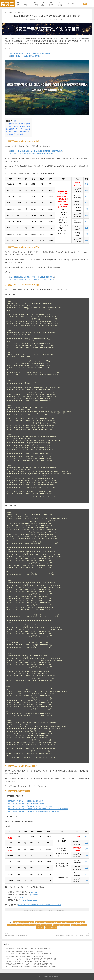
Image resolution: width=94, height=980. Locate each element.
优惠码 (43, 5)
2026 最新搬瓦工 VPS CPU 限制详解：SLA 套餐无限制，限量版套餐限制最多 (28, 949)
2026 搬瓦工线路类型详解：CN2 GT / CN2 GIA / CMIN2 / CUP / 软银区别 (27, 961)
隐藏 (15, 121)
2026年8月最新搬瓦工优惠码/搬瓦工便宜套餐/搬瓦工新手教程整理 (24, 951)
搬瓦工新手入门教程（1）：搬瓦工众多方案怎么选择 (25, 801)
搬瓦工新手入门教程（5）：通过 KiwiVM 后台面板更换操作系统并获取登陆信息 (34, 811)
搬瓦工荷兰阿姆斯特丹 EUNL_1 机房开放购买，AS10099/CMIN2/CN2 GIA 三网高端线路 (31, 966)
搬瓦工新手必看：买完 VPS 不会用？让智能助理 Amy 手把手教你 (24, 956)
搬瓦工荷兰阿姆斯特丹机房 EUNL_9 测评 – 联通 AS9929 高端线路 (31, 280)
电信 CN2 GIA (66, 925)
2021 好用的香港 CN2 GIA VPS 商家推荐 (16, 935)
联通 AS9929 (40, 927)
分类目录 (59, 5)
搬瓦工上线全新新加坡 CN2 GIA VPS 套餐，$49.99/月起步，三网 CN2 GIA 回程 (28, 954)
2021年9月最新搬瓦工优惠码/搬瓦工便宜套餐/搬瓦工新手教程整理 (39, 905)
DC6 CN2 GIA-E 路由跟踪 (42, 922)
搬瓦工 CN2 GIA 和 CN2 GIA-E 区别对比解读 (24, 56)
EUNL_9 (61, 922)
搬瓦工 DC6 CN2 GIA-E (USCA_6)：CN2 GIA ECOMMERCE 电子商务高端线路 (36, 151)
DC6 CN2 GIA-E (30, 922)
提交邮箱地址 (34, 895)
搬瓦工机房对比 (38, 925)
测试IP (51, 5)
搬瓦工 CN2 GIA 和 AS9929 (77, 922)
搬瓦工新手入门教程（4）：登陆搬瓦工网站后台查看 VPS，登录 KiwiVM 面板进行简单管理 (38, 809)
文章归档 (51, 976)
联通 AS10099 (82, 925)
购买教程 (35, 5)
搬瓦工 (7, 3)
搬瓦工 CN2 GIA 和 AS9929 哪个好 (16, 925)
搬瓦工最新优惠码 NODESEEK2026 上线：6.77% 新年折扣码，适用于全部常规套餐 (30, 964)
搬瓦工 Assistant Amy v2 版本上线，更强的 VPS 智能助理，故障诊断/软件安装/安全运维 (31, 959)
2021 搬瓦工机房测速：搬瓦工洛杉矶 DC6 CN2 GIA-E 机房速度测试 (32, 277)
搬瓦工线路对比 (47, 925)
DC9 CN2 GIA (53, 922)
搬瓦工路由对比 (57, 925)
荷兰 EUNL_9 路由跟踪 (51, 927)
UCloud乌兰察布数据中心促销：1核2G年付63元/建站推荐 (72, 935)
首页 (18, 5)
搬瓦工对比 (29, 925)
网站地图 (46, 976)
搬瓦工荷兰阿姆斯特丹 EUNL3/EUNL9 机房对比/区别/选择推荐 (30, 53)
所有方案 (25, 5)
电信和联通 (74, 925)
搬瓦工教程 (17, 12)
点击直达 (20, 897)
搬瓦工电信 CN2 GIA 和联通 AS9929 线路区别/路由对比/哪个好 (47, 16)
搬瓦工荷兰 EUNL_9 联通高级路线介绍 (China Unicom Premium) (31, 154)
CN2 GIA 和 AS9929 (19, 922)
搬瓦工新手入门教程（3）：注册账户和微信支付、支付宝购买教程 (30, 806)
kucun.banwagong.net (30, 900)
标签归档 (56, 976)
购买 (86, 184)
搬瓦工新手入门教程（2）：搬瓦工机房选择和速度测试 (26, 803)
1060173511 (34, 892)
